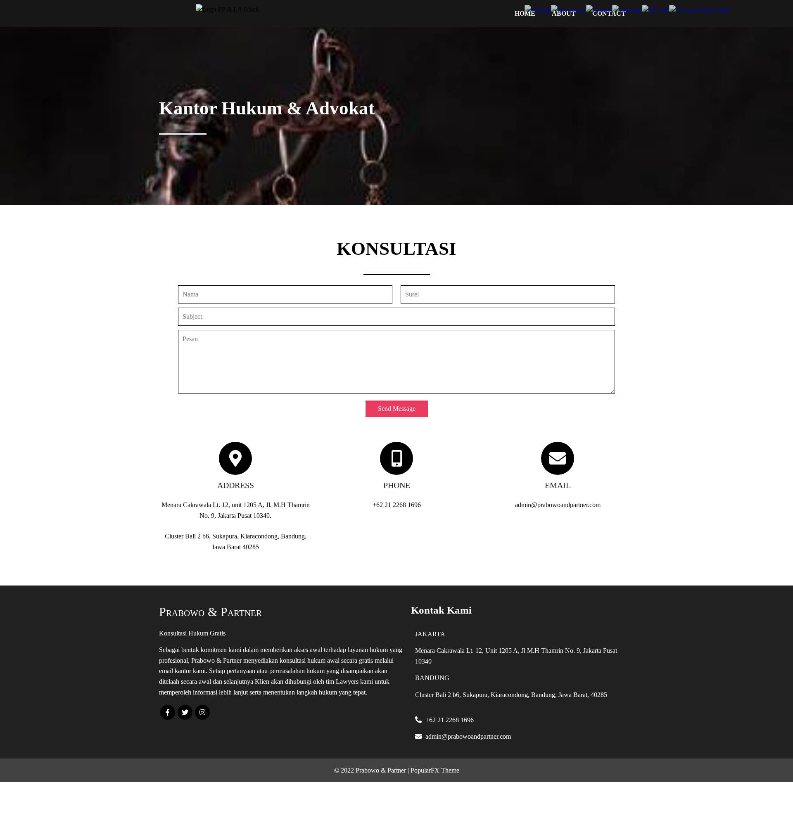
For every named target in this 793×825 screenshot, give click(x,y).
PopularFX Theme (435, 770)
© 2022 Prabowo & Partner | (372, 770)
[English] (538, 9)
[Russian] (655, 9)
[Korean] (599, 9)
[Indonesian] (568, 9)
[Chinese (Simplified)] (699, 9)
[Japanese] (627, 9)
